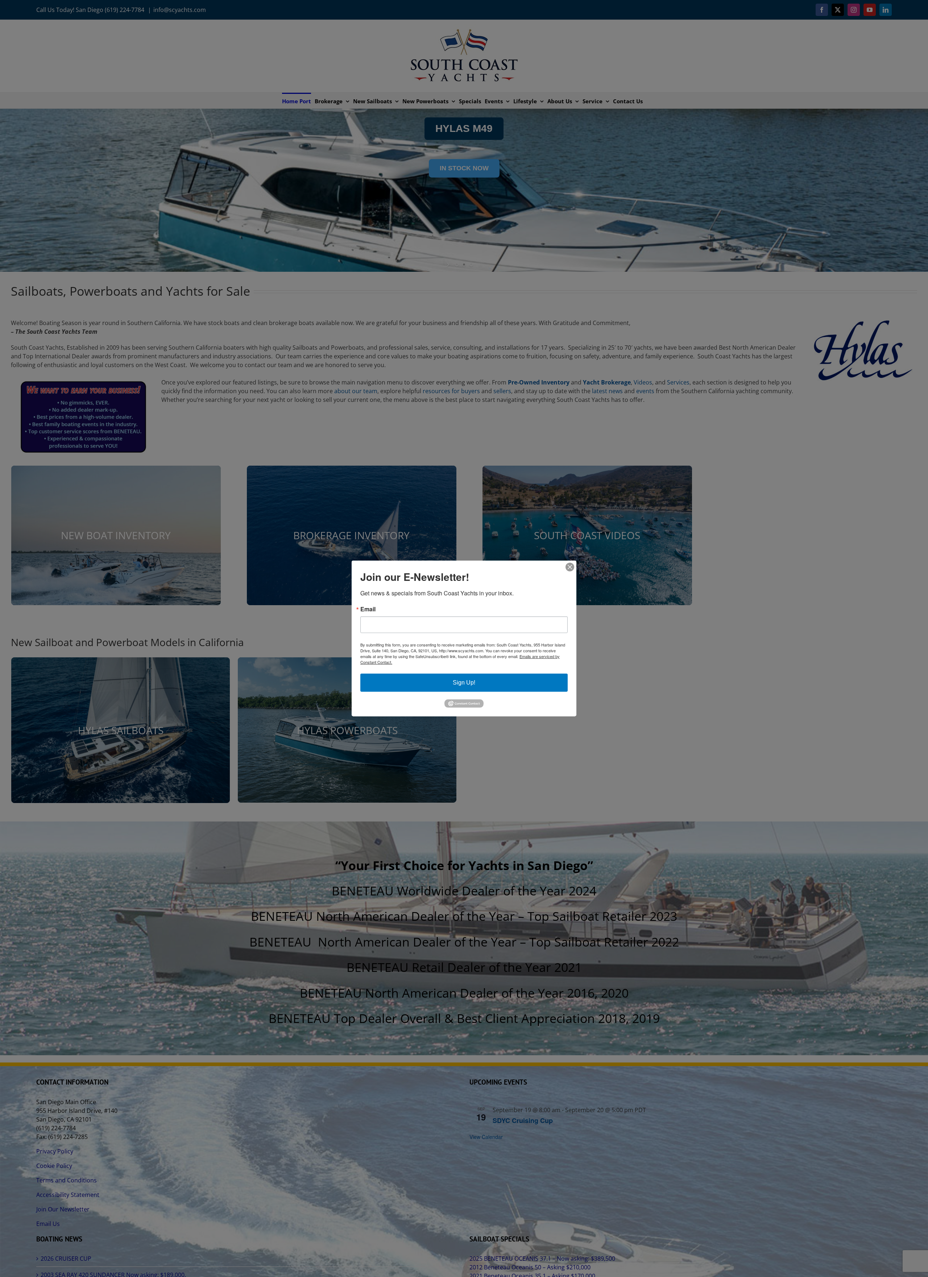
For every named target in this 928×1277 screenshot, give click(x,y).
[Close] (570, 567)
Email (368, 609)
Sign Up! (464, 682)
